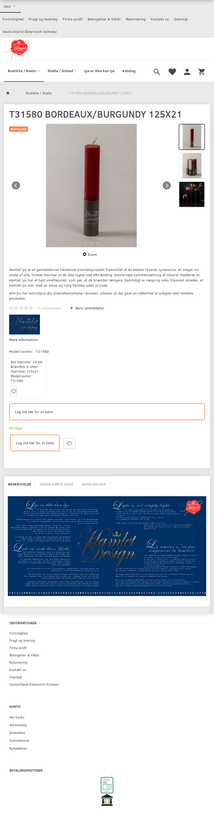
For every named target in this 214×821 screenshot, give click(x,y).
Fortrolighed (13, 18)
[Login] (187, 71)
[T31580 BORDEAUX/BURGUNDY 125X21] (91, 185)
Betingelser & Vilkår (104, 18)
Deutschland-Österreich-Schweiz (30, 31)
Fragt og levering (43, 18)
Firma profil (72, 18)
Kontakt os (160, 18)
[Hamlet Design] (17, 49)
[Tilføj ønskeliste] (14, 391)
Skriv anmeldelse (89, 307)
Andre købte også (56, 484)
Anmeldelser (93, 484)
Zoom (92, 254)
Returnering (136, 18)
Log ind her (24, 411)
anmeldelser (49, 307)
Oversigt (181, 18)
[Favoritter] (172, 71)
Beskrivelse (19, 484)
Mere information (23, 339)
